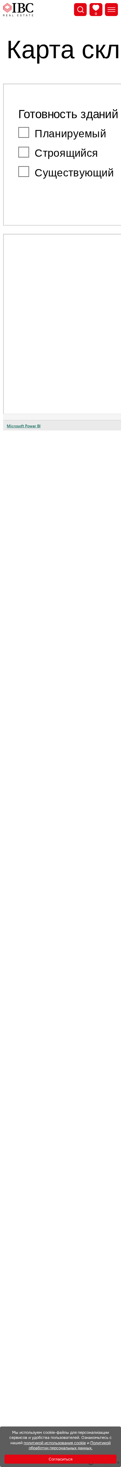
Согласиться (60, 1459)
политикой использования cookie (55, 1442)
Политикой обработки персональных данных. (70, 1445)
